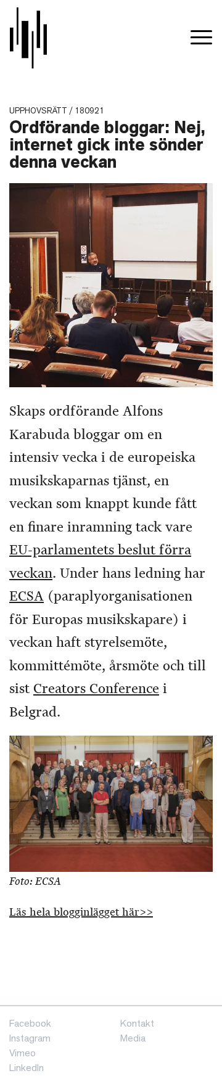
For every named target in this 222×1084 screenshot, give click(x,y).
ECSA (26, 596)
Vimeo (22, 1052)
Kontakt (137, 1023)
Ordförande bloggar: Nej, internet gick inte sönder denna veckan (107, 144)
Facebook (30, 1023)
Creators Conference (96, 688)
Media (133, 1038)
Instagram (30, 1038)
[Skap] (28, 38)
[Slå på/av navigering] (201, 38)
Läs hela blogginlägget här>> (81, 912)
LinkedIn (26, 1067)
